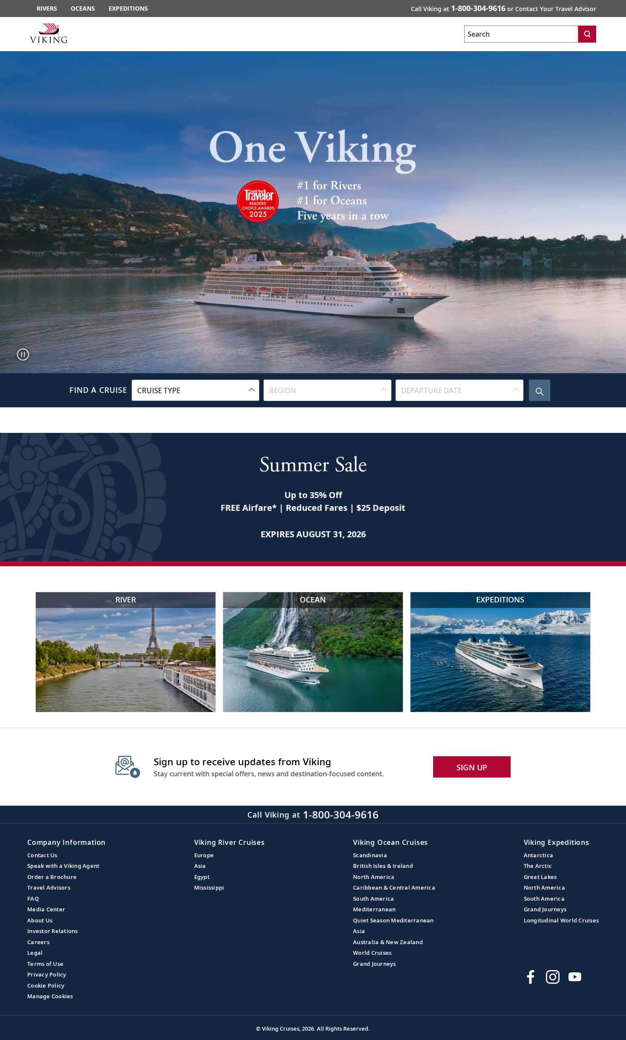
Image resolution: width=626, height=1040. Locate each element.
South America (373, 898)
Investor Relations (52, 931)
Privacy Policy (46, 974)
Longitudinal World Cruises (561, 920)
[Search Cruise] (539, 390)
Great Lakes (540, 877)
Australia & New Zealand (388, 942)
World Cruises (372, 952)
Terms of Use (45, 964)
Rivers (47, 8)
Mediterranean (374, 909)
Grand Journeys (374, 964)
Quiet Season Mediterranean (393, 920)
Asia (200, 866)
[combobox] (195, 390)
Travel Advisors (48, 887)
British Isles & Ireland (383, 866)
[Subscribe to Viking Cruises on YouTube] (575, 977)
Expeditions (128, 8)
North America (373, 877)
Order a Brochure (52, 877)
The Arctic (538, 866)
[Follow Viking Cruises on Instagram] (553, 977)
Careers (38, 942)
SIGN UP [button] (472, 767)
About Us (39, 920)
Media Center (46, 909)
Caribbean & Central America (394, 887)
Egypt (202, 877)
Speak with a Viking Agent (63, 866)
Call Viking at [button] (503, 8)
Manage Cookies (50, 996)
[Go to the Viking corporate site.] (48, 33)
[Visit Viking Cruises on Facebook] (530, 977)
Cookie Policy (45, 985)
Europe (204, 855)
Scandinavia (370, 855)
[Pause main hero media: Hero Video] (23, 354)
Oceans (83, 8)
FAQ (33, 898)
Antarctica (539, 855)
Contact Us (42, 855)
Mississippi (209, 887)
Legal (35, 952)
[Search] (587, 34)
